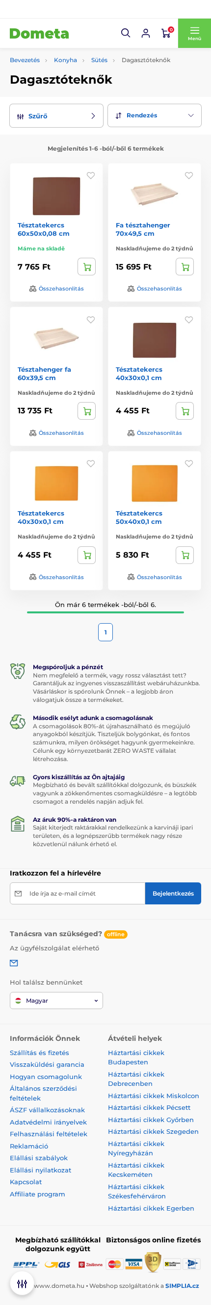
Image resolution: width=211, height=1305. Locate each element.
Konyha (65, 60)
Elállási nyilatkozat (40, 1170)
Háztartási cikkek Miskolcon (153, 1096)
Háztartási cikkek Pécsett (149, 1107)
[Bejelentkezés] (146, 33)
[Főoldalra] (39, 33)
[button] (126, 33)
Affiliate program (37, 1194)
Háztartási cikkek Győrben (151, 1120)
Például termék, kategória (75, 68)
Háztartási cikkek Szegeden (153, 1131)
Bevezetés (25, 60)
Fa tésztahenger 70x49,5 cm (143, 229)
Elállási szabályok (39, 1158)
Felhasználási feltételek (48, 1134)
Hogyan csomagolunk (46, 1076)
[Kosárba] (86, 266)
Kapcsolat (26, 1182)
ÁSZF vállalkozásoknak (47, 1110)
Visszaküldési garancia (47, 1064)
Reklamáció (29, 1146)
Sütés (99, 60)
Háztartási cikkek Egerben (151, 1208)
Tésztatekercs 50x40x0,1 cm (139, 517)
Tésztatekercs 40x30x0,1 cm (139, 373)
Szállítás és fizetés (39, 1053)
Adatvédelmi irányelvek (48, 1122)
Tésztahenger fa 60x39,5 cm (44, 373)
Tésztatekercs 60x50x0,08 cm (44, 229)
